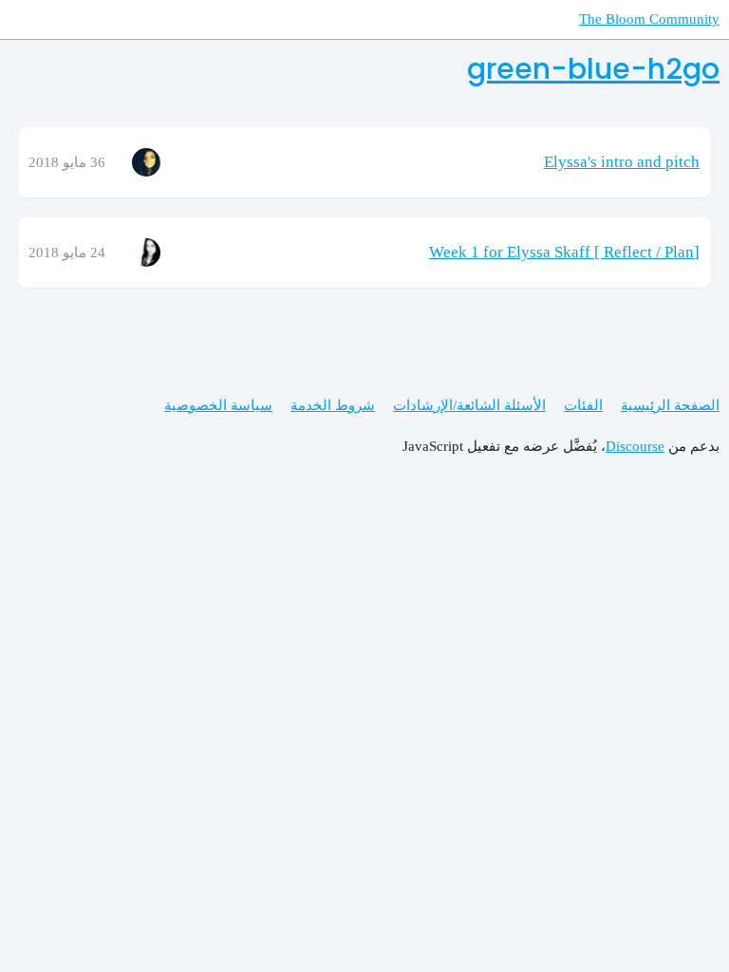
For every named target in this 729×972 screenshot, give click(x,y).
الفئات (583, 405)
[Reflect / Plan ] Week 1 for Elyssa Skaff (564, 252)
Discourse (635, 446)
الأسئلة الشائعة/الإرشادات (469, 405)
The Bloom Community (649, 19)
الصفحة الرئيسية (670, 405)
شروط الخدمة (332, 405)
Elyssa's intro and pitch (622, 162)
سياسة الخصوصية (218, 405)
